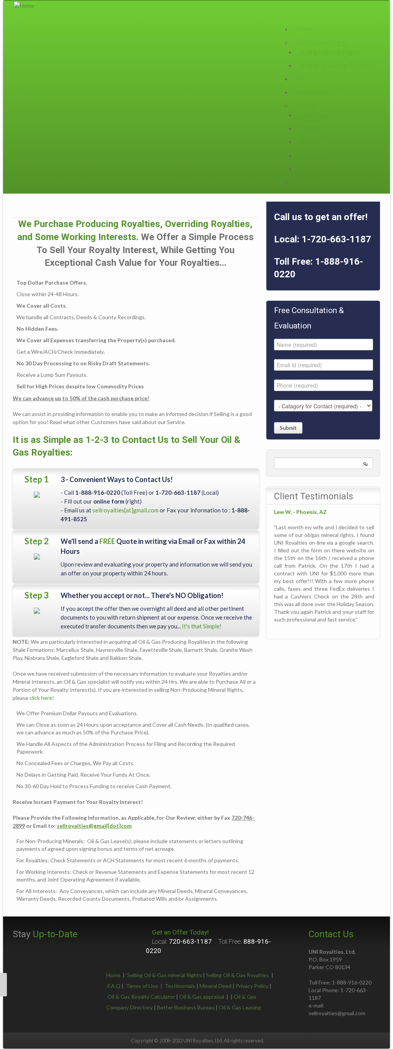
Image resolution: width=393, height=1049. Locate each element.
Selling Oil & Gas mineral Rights (164, 975)
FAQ (302, 78)
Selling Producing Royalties (337, 65)
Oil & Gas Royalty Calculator (141, 996)
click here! (42, 697)
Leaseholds (315, 155)
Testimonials (313, 92)
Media (304, 105)
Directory (313, 114)
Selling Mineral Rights (329, 51)
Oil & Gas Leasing (240, 1007)
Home (113, 975)
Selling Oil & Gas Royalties (237, 975)
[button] (3, 984)
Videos (309, 128)
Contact (307, 181)
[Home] (24, 5)
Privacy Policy (252, 986)
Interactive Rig (319, 168)
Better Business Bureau (186, 1007)
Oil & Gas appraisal (201, 996)
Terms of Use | (145, 986)
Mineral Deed (215, 986)
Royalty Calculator (325, 141)
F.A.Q (114, 986)
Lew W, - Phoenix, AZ (300, 512)
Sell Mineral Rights (321, 42)
